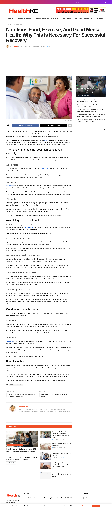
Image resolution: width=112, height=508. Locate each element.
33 (28, 454)
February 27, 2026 (57, 447)
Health (11, 19)
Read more (11, 462)
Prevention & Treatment (47, 19)
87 (64, 468)
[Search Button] (104, 129)
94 (88, 95)
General (99, 19)
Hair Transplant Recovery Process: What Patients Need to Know (61, 474)
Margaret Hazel (12, 454)
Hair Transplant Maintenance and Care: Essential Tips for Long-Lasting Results (61, 464)
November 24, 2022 (25, 46)
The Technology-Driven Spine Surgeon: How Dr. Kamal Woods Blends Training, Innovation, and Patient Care (89, 91)
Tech (11, 500)
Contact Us (8, 2)
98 (64, 457)
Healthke (13, 502)
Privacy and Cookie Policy (83, 505)
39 (64, 478)
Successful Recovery (16, 384)
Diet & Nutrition (25, 19)
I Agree (96, 505)
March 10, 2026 (22, 454)
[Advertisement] (56, 61)
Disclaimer (71, 498)
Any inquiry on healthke (52, 498)
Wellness (66, 19)
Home (7, 24)
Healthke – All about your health (36, 498)
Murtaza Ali (15, 46)
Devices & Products (84, 19)
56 (64, 447)
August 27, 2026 (82, 95)
